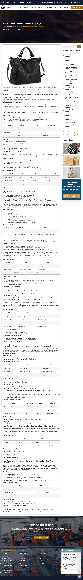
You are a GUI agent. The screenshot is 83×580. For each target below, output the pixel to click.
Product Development (71, 132)
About (33, 7)
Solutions (40, 7)
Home (20, 7)
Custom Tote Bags (10, 26)
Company (42, 550)
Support (22, 550)
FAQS (55, 7)
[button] (71, 2)
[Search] (79, 46)
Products (26, 7)
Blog (61, 7)
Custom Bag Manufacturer (7, 550)
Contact (66, 7)
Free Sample (49, 7)
